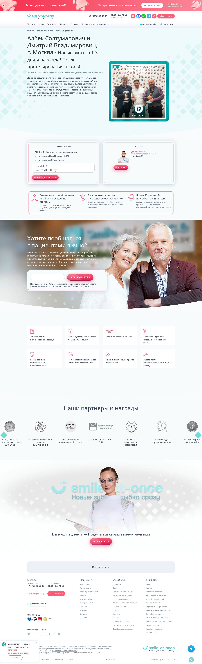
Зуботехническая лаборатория (125, 603)
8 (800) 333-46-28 (118, 14)
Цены (148, 584)
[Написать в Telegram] (149, 16)
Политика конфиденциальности (162, 659)
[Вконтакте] (34, 634)
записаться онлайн (80, 277)
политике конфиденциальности (18, 651)
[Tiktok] (54, 634)
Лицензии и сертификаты (123, 625)
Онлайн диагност (153, 603)
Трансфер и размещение (156, 614)
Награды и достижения (122, 595)
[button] (3, 435)
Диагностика (85, 584)
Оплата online (151, 633)
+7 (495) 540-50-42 (98, 16)
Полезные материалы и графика (159, 622)
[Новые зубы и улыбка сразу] (40, 16)
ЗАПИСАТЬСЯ (120, 167)
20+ (50, 619)
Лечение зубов (86, 599)
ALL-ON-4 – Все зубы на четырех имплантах (56, 152)
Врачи (115, 588)
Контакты (117, 614)
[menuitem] (31, 24)
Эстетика (83, 610)
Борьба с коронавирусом (123, 629)
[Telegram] (49, 634)
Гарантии (117, 618)
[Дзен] (44, 634)
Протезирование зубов (89, 592)
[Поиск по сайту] (133, 16)
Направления (86, 580)
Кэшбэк (149, 588)
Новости (116, 610)
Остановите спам (152, 5)
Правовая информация (122, 599)
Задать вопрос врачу (35, 593)
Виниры (83, 595)
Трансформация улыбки (156, 599)
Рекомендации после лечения (158, 618)
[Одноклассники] (59, 634)
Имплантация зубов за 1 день (49, 160)
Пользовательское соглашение (64, 651)
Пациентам (151, 580)
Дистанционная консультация (158, 610)
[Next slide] (198, 5)
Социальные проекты (121, 622)
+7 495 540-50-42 (35, 586)
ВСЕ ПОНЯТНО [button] (15, 658)
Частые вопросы (153, 625)
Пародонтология (86, 603)
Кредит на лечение (154, 629)
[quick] (191, 658)
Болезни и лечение (154, 592)
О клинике (117, 584)
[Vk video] (29, 634)
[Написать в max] (138, 16)
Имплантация (85, 588)
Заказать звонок (56, 593)
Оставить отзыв (101, 541)
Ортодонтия (84, 614)
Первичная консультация (156, 607)
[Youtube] (39, 634)
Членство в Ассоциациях (123, 592)
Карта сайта (111, 659)
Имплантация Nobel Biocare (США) (52, 156)
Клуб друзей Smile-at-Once (157, 595)
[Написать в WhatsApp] (143, 16)
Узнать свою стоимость (45, 177)
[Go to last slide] (3, 5)
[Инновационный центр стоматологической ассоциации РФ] (29, 619)
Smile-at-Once (119, 580)
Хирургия (83, 607)
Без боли (83, 618)
